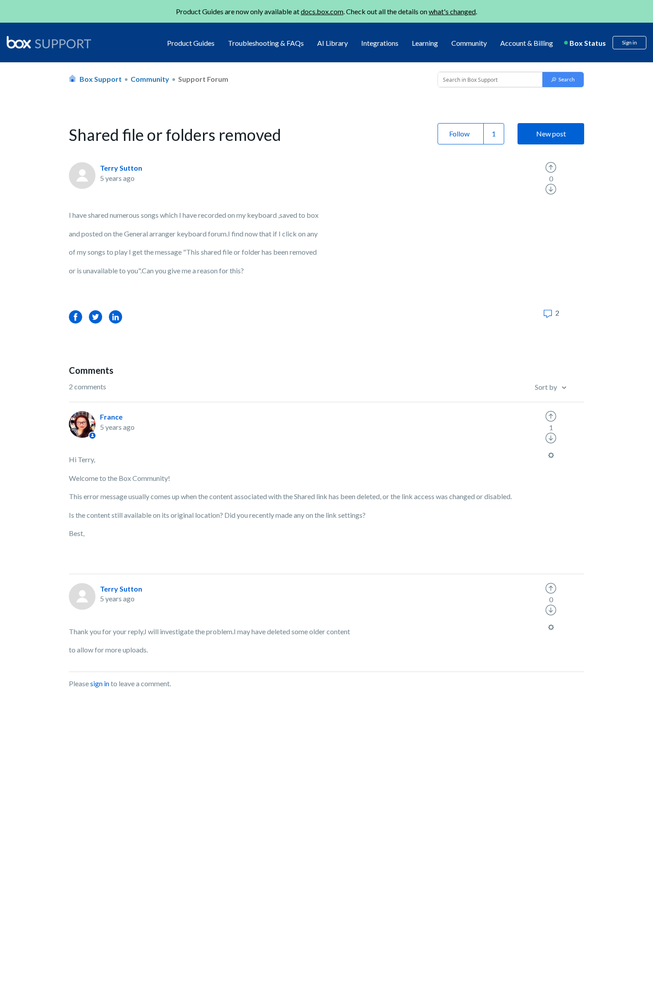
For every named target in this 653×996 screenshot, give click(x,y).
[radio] (550, 167)
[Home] (49, 43)
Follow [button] (459, 133)
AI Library (332, 43)
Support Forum (203, 79)
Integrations (379, 43)
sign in (99, 683)
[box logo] (49, 42)
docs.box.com (322, 11)
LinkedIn (115, 316)
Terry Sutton (121, 168)
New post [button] (551, 133)
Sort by (546, 387)
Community (469, 43)
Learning (425, 43)
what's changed (452, 11)
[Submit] (563, 79)
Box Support (101, 79)
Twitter (95, 316)
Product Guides (191, 43)
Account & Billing (526, 43)
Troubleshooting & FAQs (266, 43)
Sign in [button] (629, 42)
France (111, 416)
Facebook (75, 316)
